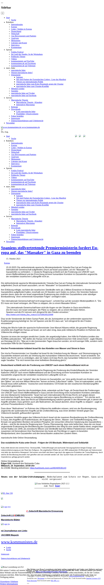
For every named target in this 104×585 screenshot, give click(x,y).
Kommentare (16, 47)
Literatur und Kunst (19, 43)
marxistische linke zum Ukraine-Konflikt (32, 86)
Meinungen (15, 40)
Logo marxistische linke (25, 111)
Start (8, 18)
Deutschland (16, 31)
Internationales (17, 24)
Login (8, 547)
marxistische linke (18, 70)
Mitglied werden (17, 89)
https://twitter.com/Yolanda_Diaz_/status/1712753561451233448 (29, 315)
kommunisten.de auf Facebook (23, 63)
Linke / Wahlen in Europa (21, 29)
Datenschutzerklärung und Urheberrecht (27, 121)
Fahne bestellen (17, 116)
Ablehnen (14, 581)
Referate (14, 107)
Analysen (15, 38)
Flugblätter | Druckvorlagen (27, 114)
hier (57, 486)
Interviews (15, 45)
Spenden (14, 91)
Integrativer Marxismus (25, 105)
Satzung (19, 77)
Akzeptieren (5, 581)
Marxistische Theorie (19, 100)
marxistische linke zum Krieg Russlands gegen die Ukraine (39, 84)
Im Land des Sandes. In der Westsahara (27, 54)
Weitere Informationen (9, 584)
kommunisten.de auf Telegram (23, 66)
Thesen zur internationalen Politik (29, 82)
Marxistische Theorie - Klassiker (29, 102)
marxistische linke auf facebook (23, 95)
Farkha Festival (17, 52)
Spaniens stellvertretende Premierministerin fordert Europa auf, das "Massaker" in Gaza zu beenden (49, 250)
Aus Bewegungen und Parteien (23, 36)
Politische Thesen (18, 56)
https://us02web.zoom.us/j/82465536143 (48, 468)
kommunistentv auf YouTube (22, 61)
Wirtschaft (15, 34)
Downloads (15, 109)
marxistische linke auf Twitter (23, 93)
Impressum (15, 118)
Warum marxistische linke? (22, 73)
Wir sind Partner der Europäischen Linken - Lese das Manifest (41, 79)
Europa (14, 27)
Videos (14, 59)
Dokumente (16, 75)
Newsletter (10, 123)
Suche (13, 20)
